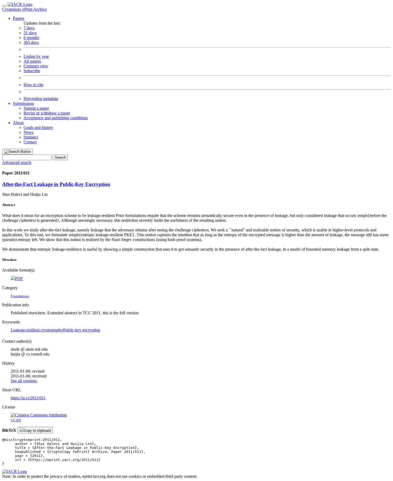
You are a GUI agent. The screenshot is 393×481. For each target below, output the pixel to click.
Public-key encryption (81, 330)
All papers (32, 61)
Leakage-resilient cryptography (37, 330)
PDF (19, 278)
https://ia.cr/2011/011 (28, 398)
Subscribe (32, 70)
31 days (30, 32)
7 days (29, 28)
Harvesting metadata (41, 98)
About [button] (18, 122)
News (28, 132)
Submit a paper (36, 108)
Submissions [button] (23, 103)
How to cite (33, 84)
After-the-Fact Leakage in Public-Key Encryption (56, 184)
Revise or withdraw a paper (47, 113)
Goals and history (38, 127)
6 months (31, 37)
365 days (31, 42)
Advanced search (16, 162)
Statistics (31, 137)
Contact (30, 142)
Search (60, 157)
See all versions (24, 381)
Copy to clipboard (37, 431)
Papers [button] (18, 18)
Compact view (36, 66)
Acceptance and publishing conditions (56, 118)
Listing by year (36, 56)
